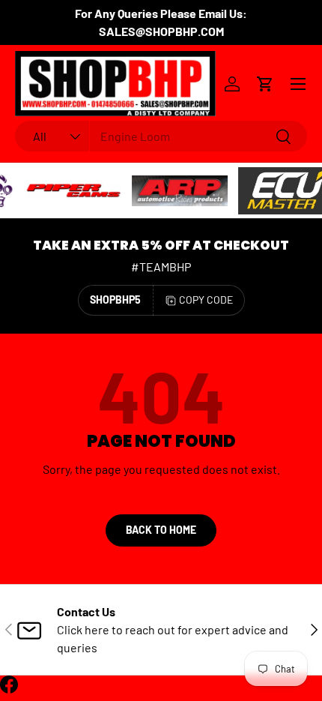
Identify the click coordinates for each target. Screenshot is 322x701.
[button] (265, 83)
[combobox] (161, 136)
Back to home (161, 529)
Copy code (206, 299)
